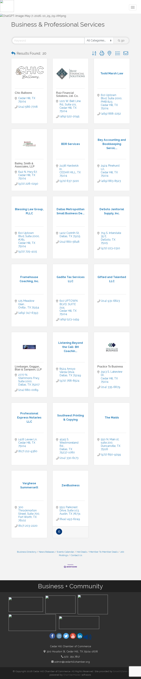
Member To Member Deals (103, 551)
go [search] (122, 40)
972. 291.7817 (72, 656)
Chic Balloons (23, 92)
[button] (13, 53)
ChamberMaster (72, 675)
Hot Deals (82, 551)
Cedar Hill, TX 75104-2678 (72, 651)
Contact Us (76, 555)
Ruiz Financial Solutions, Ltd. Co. (67, 94)
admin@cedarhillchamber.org (72, 661)
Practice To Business (110, 366)
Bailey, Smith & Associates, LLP (25, 165)
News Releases (46, 551)
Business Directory (26, 551)
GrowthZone (120, 671)
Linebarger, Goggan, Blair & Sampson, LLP (28, 368)
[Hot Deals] (59, 533)
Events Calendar (65, 551)
